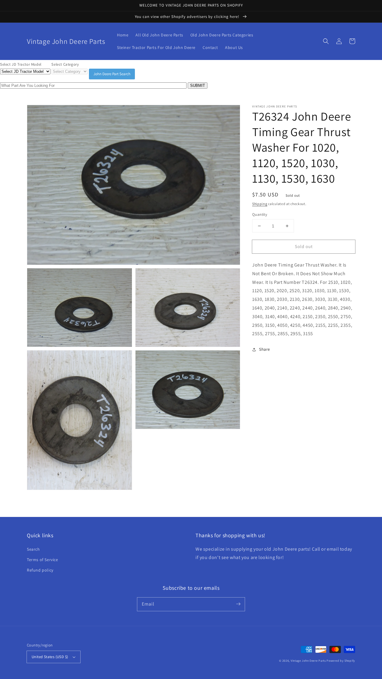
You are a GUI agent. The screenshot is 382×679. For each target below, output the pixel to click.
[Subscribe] (238, 604)
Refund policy (40, 570)
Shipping (259, 203)
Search (33, 549)
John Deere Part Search (111, 73)
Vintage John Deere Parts (308, 661)
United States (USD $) (50, 656)
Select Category (65, 64)
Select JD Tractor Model (20, 64)
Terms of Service (42, 559)
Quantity (259, 214)
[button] (325, 41)
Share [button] (264, 349)
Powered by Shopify (340, 661)
